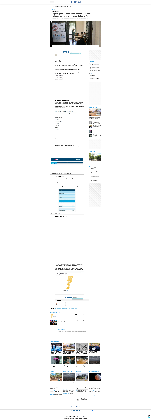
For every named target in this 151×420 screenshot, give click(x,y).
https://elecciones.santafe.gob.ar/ (60, 146)
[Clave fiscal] (149, 417)
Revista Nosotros (62, 408)
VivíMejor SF (82, 408)
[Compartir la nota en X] (65, 52)
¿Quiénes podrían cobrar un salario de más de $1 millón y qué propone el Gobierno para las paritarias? (95, 64)
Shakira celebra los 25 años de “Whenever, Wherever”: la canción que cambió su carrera (95, 74)
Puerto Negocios (86, 408)
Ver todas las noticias (93, 80)
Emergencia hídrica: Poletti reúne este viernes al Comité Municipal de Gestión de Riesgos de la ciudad (95, 71)
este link (56, 107)
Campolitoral (57, 408)
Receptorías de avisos (67, 413)
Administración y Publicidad (74, 413)
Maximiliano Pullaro (65, 308)
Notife (90, 408)
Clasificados (66, 408)
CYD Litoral (70, 408)
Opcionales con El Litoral (89, 413)
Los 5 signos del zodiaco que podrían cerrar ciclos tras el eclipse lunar (95, 78)
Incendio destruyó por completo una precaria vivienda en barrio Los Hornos (95, 68)
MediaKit (95, 413)
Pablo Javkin (76, 308)
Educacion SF (93, 408)
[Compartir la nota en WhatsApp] (67, 52)
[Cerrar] (79, 53)
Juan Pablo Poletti (71, 308)
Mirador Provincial (77, 408)
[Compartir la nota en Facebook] (63, 52)
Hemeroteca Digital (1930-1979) (59, 413)
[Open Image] (51, 22)
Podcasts (73, 408)
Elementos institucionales (82, 413)
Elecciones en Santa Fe (58, 308)
